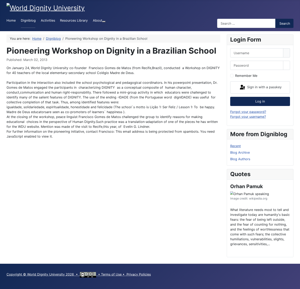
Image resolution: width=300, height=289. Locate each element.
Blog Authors (240, 159)
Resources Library (74, 20)
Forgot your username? (248, 117)
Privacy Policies (139, 274)
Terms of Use (111, 274)
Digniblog (28, 20)
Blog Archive (240, 152)
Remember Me (246, 76)
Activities (48, 20)
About (97, 20)
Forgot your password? (248, 112)
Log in (260, 101)
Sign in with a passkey (264, 87)
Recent (235, 146)
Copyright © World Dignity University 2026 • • (54, 274)
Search (284, 23)
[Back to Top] (295, 284)
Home (11, 20)
